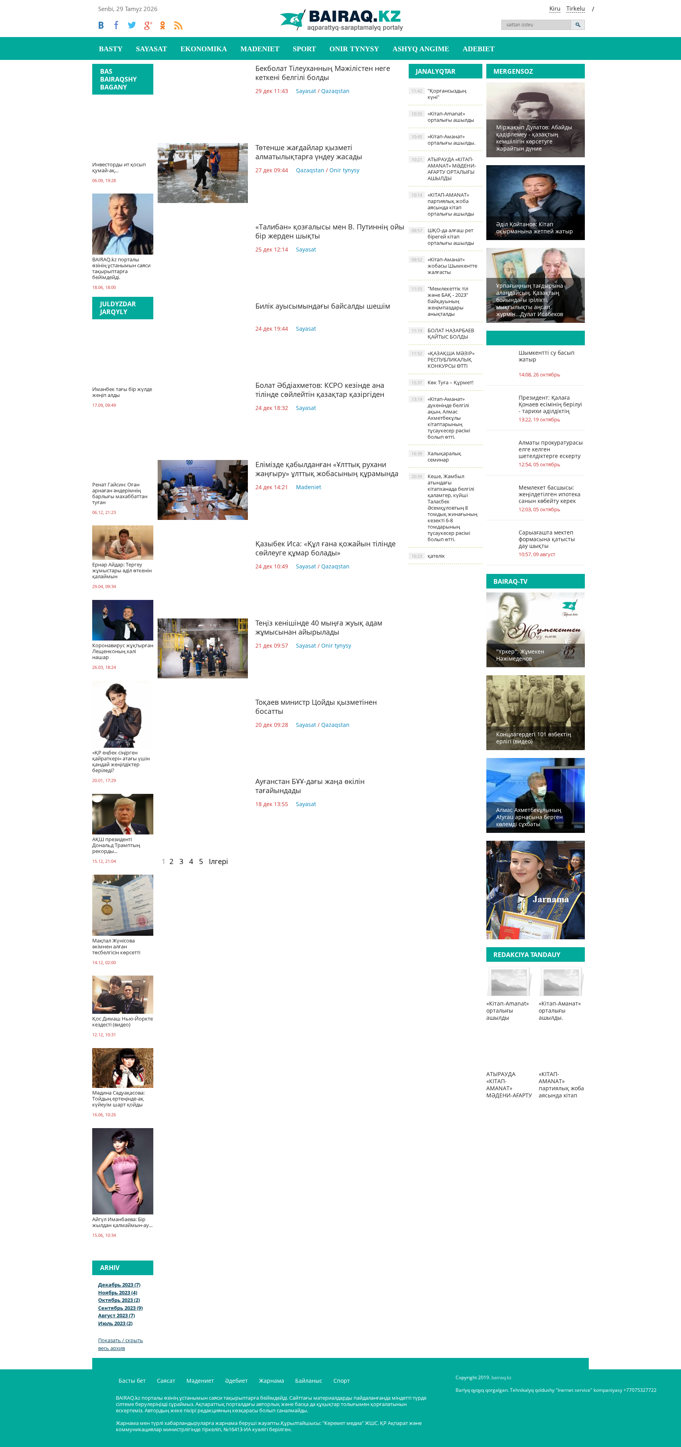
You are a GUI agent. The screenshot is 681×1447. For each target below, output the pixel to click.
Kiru (554, 8)
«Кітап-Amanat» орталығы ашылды (442, 116)
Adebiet (479, 49)
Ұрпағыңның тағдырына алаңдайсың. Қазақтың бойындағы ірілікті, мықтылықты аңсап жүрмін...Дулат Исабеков (529, 300)
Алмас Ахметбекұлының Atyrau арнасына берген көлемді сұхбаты (529, 817)
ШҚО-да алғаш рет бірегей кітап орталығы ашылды (442, 236)
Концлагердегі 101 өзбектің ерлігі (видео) (533, 737)
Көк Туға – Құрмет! (442, 382)
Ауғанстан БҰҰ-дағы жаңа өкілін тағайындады (310, 786)
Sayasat (151, 49)
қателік (428, 555)
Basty (111, 49)
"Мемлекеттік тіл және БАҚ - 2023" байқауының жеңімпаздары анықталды (439, 301)
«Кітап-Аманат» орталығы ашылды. (443, 139)
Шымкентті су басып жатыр (547, 356)
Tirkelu (575, 8)
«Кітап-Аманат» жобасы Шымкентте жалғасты (444, 266)
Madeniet (259, 49)
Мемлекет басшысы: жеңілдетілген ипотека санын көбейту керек (550, 494)
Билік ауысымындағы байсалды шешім (322, 306)
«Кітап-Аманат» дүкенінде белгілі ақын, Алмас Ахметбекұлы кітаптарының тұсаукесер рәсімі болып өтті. (440, 417)
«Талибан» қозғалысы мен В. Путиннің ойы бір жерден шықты (329, 231)
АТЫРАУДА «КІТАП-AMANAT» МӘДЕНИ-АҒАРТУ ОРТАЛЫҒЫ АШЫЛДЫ (443, 169)
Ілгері (218, 861)
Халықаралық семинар (436, 456)
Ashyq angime (421, 49)
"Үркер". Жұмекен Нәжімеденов (520, 655)
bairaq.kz (501, 1377)
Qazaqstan (335, 91)
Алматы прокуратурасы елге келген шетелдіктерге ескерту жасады (551, 449)
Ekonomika (203, 49)
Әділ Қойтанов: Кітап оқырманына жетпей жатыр (534, 227)
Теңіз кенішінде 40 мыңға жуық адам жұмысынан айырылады (318, 627)
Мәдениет (200, 1380)
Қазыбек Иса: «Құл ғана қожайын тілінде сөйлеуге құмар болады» (325, 548)
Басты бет (132, 1380)
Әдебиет (236, 1380)
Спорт (341, 1380)
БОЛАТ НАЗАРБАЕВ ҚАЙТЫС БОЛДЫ (442, 333)
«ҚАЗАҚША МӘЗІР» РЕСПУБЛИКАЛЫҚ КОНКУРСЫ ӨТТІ (442, 359)
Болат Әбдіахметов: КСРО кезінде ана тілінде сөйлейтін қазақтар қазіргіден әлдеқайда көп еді (319, 394)
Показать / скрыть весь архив (120, 1344)
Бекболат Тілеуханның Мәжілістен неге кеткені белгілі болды (322, 72)
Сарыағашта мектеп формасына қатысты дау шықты (547, 539)
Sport (304, 49)
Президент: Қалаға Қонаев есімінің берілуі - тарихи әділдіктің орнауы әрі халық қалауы (550, 404)
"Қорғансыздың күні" (438, 94)
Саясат (166, 1380)
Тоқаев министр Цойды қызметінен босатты (316, 706)
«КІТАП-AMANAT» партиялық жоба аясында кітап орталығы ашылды (442, 204)
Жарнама (271, 1380)
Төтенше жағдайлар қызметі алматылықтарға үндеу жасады (308, 152)
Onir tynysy (354, 49)
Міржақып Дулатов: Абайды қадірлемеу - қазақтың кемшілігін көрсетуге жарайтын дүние (534, 137)
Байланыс (308, 1380)
